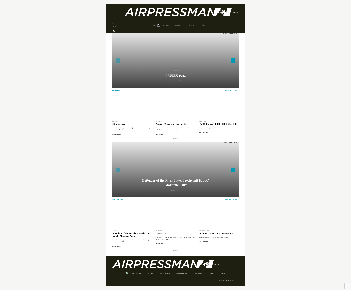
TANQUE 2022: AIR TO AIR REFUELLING (218, 124)
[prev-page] (118, 60)
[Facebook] (113, 12)
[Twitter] (121, 12)
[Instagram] (117, 12)
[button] (114, 31)
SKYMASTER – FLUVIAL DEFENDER (216, 233)
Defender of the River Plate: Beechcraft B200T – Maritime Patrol (130, 234)
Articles (175, 175)
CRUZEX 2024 (175, 75)
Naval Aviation (204, 230)
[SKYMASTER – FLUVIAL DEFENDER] (219, 216)
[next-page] (233, 60)
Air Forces (175, 70)
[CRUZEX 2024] (175, 60)
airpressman (172, 81)
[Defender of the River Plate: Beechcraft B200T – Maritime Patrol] (175, 169)
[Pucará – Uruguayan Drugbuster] (175, 107)
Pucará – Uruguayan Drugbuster (171, 124)
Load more (175, 138)
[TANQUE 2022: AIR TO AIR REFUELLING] (219, 107)
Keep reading (116, 134)
